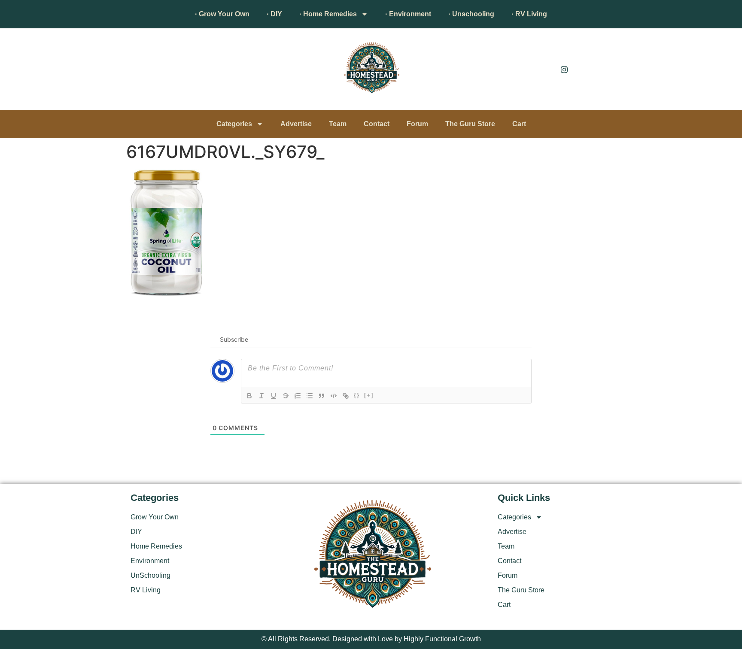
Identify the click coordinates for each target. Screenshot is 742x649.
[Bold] (249, 396)
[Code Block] (334, 396)
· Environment (408, 14)
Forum (417, 123)
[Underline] (274, 396)
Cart (519, 123)
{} (357, 395)
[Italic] (261, 396)
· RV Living (529, 14)
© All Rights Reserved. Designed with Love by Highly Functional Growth (371, 639)
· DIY (274, 14)
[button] (141, 71)
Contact (376, 123)
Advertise (296, 123)
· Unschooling (471, 14)
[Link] (346, 396)
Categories (234, 123)
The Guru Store (470, 123)
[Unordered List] (310, 396)
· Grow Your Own (222, 14)
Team (338, 123)
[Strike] (286, 396)
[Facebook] (544, 69)
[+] (369, 395)
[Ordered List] (298, 396)
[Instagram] (564, 69)
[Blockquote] (322, 396)
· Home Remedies (328, 14)
